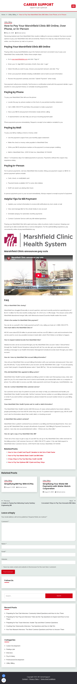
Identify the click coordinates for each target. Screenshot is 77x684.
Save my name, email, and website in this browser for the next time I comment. (29, 567)
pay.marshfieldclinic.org (19, 59)
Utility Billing (8, 22)
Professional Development (15, 660)
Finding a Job (10, 649)
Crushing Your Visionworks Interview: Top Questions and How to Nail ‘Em (30, 626)
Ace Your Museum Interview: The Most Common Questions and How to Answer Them (35, 629)
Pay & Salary (10, 656)
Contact (25, 679)
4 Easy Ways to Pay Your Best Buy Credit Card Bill (25, 459)
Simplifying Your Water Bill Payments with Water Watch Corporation (57, 486)
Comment (5, 521)
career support (39, 4)
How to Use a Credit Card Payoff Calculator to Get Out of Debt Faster (31, 452)
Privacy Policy (34, 679)
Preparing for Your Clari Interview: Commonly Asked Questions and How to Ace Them (35, 613)
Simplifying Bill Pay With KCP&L (19, 484)
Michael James (21, 33)
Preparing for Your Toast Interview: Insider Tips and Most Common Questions (32, 622)
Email (3, 551)
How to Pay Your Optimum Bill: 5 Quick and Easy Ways (26, 462)
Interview (9, 653)
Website (4, 559)
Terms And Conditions (47, 679)
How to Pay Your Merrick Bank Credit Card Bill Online (25, 455)
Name (3, 544)
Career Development (13, 646)
